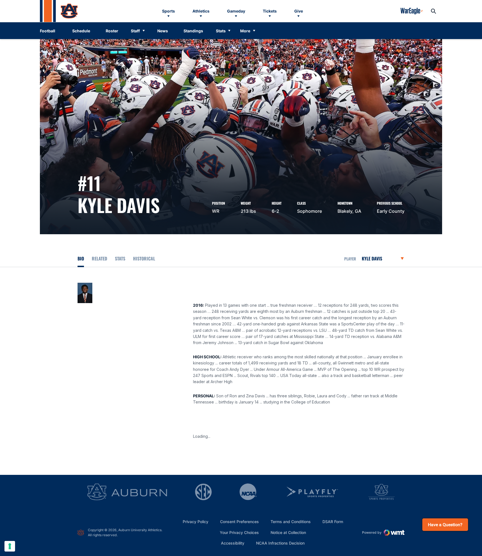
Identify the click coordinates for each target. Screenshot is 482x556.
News (162, 30)
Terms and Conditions (291, 521)
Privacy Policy (195, 521)
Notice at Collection (288, 532)
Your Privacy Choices (239, 532)
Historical (144, 258)
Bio (81, 258)
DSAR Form (332, 521)
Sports (168, 11)
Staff (135, 30)
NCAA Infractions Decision (280, 542)
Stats (221, 30)
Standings (193, 30)
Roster (112, 30)
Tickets (270, 11)
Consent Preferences (239, 521)
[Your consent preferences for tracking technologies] (9, 546)
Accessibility (232, 542)
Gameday (236, 11)
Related (99, 258)
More (245, 30)
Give (298, 11)
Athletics (200, 11)
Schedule (81, 30)
